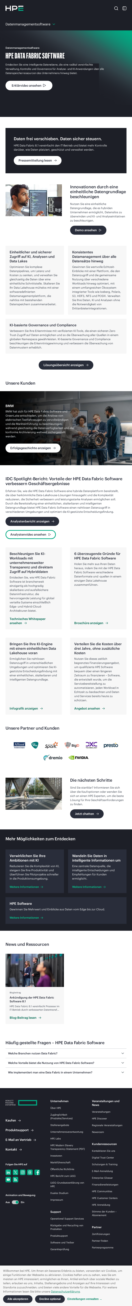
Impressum (56, 1199)
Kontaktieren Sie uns (103, 1150)
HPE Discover (99, 1118)
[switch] (13, 1202)
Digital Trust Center (103, 1157)
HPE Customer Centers (105, 1198)
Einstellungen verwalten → (84, 1299)
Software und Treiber (62, 1242)
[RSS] (15, 1179)
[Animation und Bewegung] (15, 1202)
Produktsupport (59, 1235)
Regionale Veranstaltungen (107, 1125)
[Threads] (30, 1172)
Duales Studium (59, 1193)
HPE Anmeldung (101, 1204)
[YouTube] (8, 1179)
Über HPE (55, 1108)
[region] (66, 428)
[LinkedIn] (8, 1172)
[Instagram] (22, 1172)
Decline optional (49, 1299)
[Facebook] (37, 1172)
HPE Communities (102, 1191)
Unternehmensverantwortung (66, 1131)
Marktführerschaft (60, 1162)
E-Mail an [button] (18, 1140)
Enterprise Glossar (102, 1177)
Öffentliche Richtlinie (62, 1169)
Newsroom (98, 1132)
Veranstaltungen (101, 1111)
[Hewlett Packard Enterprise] (14, 8)
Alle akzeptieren (17, 1299)
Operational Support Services (67, 1218)
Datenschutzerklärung (65, 1291)
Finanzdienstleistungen (105, 1184)
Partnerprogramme (102, 1247)
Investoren (56, 1155)
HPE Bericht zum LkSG (63, 1176)
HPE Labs (55, 1138)
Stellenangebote (59, 1125)
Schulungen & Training (105, 1164)
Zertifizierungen (101, 1234)
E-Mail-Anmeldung (102, 1171)
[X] (15, 1172)
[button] (116, 8)
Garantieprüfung (59, 1249)
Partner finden (100, 1240)
